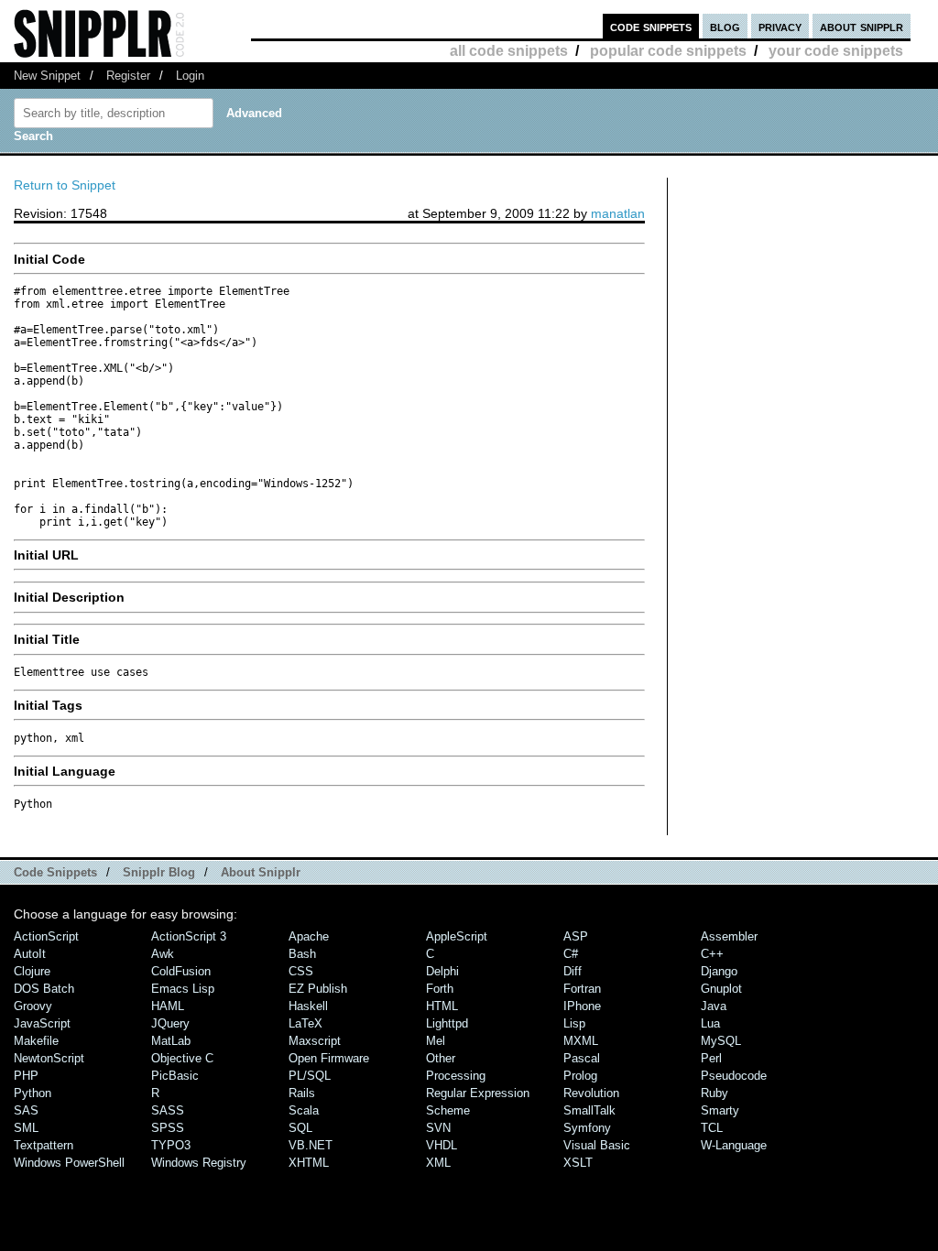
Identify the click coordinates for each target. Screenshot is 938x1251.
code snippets (651, 26)
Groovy (33, 1006)
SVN (438, 1128)
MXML (580, 1041)
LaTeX (305, 1023)
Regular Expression (477, 1093)
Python (32, 1093)
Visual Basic (596, 1145)
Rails (302, 1093)
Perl (711, 1058)
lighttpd (447, 1023)
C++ (712, 954)
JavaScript (42, 1023)
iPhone (582, 1006)
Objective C (182, 1058)
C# (570, 954)
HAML (167, 1006)
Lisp (574, 1023)
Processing (455, 1075)
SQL (300, 1128)
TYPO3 (171, 1145)
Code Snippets (55, 872)
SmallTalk (589, 1110)
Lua (710, 1023)
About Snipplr (260, 872)
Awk (162, 954)
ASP (575, 936)
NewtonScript (49, 1058)
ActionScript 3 (188, 936)
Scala (304, 1110)
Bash (302, 954)
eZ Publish (318, 988)
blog (725, 26)
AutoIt (30, 954)
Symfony (587, 1128)
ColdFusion (181, 971)
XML (438, 1162)
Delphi (442, 971)
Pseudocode (734, 1075)
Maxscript (315, 1041)
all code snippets (509, 51)
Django (719, 971)
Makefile (36, 1041)
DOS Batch (44, 988)
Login (190, 75)
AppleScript (456, 936)
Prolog (580, 1075)
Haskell (308, 1006)
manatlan (618, 213)
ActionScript (46, 936)
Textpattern (43, 1145)
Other (440, 1058)
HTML (442, 1006)
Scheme (448, 1110)
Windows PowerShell (69, 1162)
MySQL (721, 1041)
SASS (167, 1110)
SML (26, 1128)
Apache (309, 936)
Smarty (720, 1110)
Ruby (714, 1093)
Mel (435, 1041)
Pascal (581, 1058)
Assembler (729, 936)
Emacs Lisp (182, 988)
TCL (712, 1128)
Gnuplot (721, 988)
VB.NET (311, 1145)
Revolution (591, 1093)
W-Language (734, 1145)
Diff (572, 971)
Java (713, 1006)
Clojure (32, 971)
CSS (301, 971)
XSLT (578, 1162)
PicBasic (175, 1075)
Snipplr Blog (159, 872)
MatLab (171, 1041)
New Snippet (47, 75)
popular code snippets (668, 51)
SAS (26, 1110)
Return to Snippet (64, 185)
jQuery (170, 1023)
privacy (780, 26)
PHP (26, 1075)
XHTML (309, 1162)
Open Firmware (329, 1058)
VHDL (441, 1145)
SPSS (167, 1128)
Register (128, 75)
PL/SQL (310, 1075)
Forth (439, 988)
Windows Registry (198, 1162)
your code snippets (836, 51)
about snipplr (861, 26)
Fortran (582, 988)
